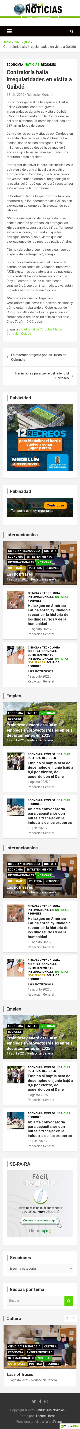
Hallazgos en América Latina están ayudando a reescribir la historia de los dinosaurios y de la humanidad (49, 614)
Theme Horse (46, 1416)
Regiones (48, 64)
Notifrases (16, 568)
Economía (15, 64)
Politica (35, 568)
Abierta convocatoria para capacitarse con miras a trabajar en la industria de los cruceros (50, 816)
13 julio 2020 (15, 94)
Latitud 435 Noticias (50, 1410)
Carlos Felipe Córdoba (36, 329)
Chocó (57, 329)
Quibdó (26, 333)
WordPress (54, 1422)
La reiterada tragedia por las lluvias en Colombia (38, 357)
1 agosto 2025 (38, 782)
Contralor (13, 333)
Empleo (32, 713)
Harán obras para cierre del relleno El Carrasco (42, 375)
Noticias (32, 64)
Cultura (50, 550)
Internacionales (21, 562)
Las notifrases (20, 574)
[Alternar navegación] (9, 31)
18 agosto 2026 (39, 676)
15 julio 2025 (36, 828)
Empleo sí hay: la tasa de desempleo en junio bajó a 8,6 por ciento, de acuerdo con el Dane (50, 770)
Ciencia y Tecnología (24, 550)
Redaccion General (40, 94)
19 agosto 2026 (17, 579)
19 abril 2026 (16, 740)
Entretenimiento (39, 556)
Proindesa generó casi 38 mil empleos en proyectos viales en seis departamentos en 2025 (39, 730)
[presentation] (67, 1318)
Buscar (68, 1301)
